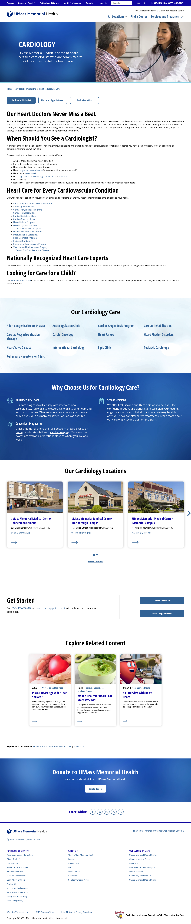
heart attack (30, 173)
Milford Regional (136, 871)
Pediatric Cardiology (23, 241)
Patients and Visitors (49, 3)
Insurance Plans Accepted (17, 867)
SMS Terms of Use (45, 912)
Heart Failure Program (24, 222)
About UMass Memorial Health (81, 855)
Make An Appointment (162, 613)
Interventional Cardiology (25, 234)
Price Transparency (15, 900)
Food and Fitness (84, 691)
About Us (73, 850)
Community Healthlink (138, 875)
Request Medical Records (17, 888)
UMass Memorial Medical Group (142, 880)
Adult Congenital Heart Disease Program (33, 203)
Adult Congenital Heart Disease (26, 326)
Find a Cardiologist (21, 100)
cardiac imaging (60, 432)
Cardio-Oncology (62, 334)
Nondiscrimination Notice (79, 880)
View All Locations (95, 561)
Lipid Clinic (104, 347)
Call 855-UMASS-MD (162, 600)
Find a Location (84, 100)
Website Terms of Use (17, 912)
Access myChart (27, 3)
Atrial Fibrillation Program (28, 228)
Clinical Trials (13, 859)
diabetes (63, 176)
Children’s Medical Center (139, 859)
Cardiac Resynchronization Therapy (23, 336)
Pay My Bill (11, 884)
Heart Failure (106, 334)
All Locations (116, 16)
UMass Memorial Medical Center (143, 855)
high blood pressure (29, 176)
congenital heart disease (31, 170)
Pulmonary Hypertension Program (30, 244)
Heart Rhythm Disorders (25, 225)
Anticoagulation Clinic (23, 206)
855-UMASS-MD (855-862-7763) (169, 3)
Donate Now (97, 789)
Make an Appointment (53, 100)
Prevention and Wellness (52, 687)
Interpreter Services (15, 871)
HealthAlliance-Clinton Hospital (142, 867)
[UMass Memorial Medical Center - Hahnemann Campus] (35, 542)
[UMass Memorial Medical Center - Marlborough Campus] (95, 542)
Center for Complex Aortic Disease (32, 250)
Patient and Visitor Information (20, 855)
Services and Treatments (166, 16)
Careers (10, 3)
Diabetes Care (40, 746)
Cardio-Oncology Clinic (24, 219)
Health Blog (17, 896)
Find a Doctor (138, 16)
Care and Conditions (94, 687)
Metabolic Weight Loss (60, 746)
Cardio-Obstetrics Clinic (24, 216)
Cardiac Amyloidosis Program (27, 209)
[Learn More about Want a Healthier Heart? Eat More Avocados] (95, 721)
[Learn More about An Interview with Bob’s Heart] (141, 721)
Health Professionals (72, 3)
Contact (71, 859)
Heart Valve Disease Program (27, 231)
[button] (189, 513)
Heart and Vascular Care (49, 88)
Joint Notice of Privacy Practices (76, 912)
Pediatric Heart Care (21, 280)
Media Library (74, 871)
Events (71, 867)
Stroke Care (79, 746)
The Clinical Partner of (158, 830)
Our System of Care (139, 850)
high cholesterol (47, 176)
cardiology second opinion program (134, 419)
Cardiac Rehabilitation (24, 212)
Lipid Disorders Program (25, 237)
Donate (89, 3)
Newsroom (73, 875)
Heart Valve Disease (19, 347)
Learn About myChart (16, 880)
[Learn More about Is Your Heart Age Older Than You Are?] (50, 721)
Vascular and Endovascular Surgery (30, 247)
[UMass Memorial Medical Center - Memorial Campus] (156, 542)
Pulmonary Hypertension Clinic (26, 356)
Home (9, 88)
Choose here (117, 3)
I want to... (103, 3)
